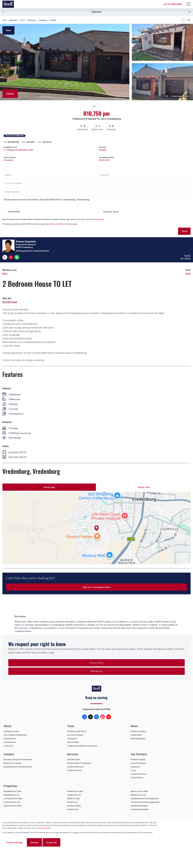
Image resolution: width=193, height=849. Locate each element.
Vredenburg (31, 20)
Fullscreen (176, 96)
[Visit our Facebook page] (84, 716)
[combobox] (98, 106)
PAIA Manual (96, 671)
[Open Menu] (188, 4)
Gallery (10, 93)
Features (96, 11)
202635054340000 (41, 251)
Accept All (51, 842)
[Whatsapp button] (16, 257)
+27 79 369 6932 (172, 4)
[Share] (188, 20)
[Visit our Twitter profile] (90, 716)
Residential (13, 20)
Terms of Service (65, 224)
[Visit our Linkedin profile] (96, 716)
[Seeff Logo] (8, 4)
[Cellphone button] (4, 257)
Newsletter (14, 211)
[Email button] (10, 257)
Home (4, 20)
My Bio (188, 256)
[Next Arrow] (189, 12)
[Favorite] (183, 20)
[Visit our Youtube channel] (108, 716)
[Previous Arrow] (3, 12)
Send (184, 231)
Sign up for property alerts (96, 587)
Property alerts (111, 211)
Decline (34, 842)
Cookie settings (14, 842)
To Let (22, 20)
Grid (187, 96)
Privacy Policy (98, 219)
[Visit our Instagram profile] (102, 716)
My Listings (185, 258)
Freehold (53, 20)
